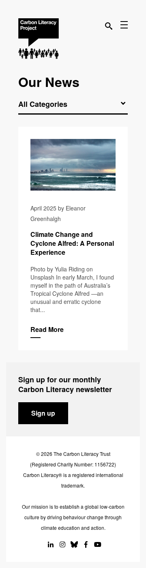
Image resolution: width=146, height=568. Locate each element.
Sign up (43, 413)
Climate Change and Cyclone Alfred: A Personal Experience (73, 238)
